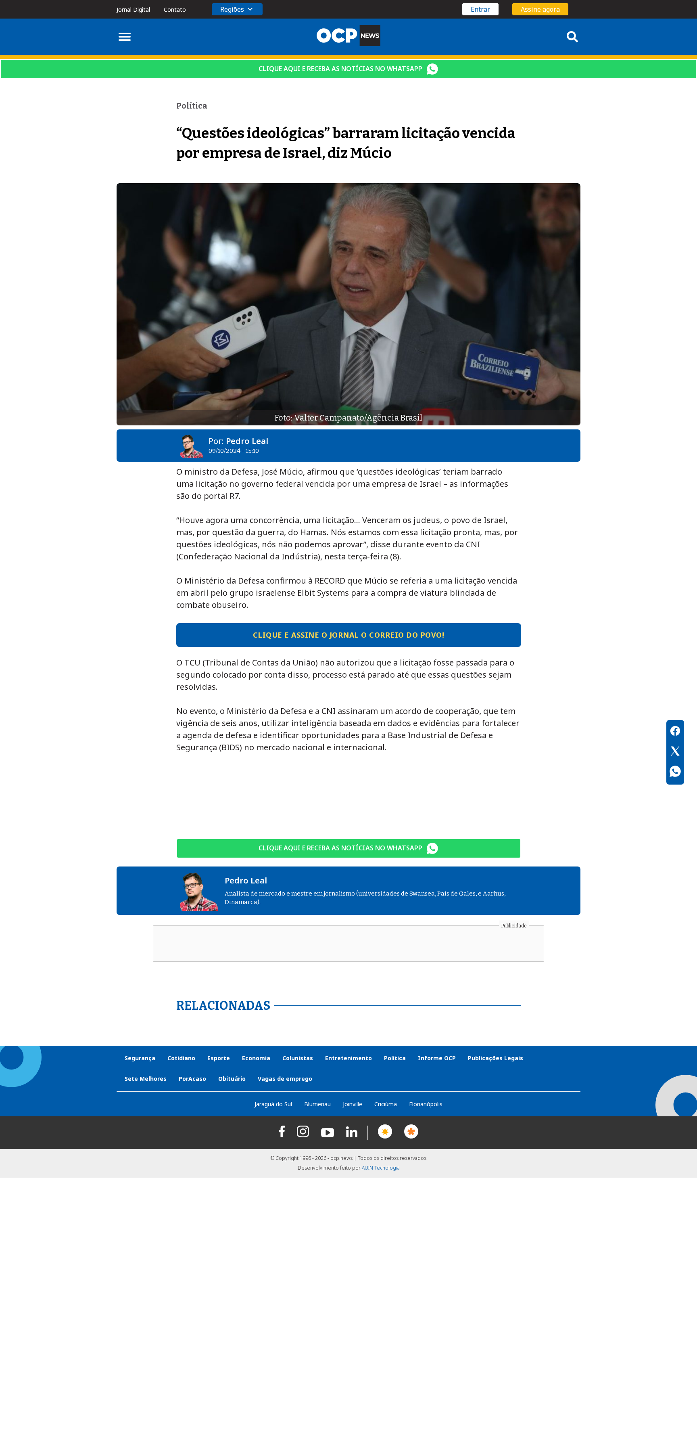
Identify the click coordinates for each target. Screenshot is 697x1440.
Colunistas (297, 1058)
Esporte (218, 1058)
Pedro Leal (247, 440)
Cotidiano (181, 1058)
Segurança (140, 1058)
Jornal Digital (133, 9)
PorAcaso (192, 1078)
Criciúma (385, 1104)
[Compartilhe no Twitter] (675, 752)
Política (395, 1058)
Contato (175, 9)
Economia (256, 1058)
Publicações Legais (495, 1058)
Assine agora (540, 9)
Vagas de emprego (285, 1078)
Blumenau (317, 1104)
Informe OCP (437, 1058)
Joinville (352, 1104)
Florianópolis (425, 1104)
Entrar (480, 9)
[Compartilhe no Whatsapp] (675, 772)
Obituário (232, 1078)
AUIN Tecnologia (381, 1167)
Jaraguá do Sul (273, 1104)
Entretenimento (348, 1058)
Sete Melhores (146, 1078)
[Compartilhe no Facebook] (675, 732)
